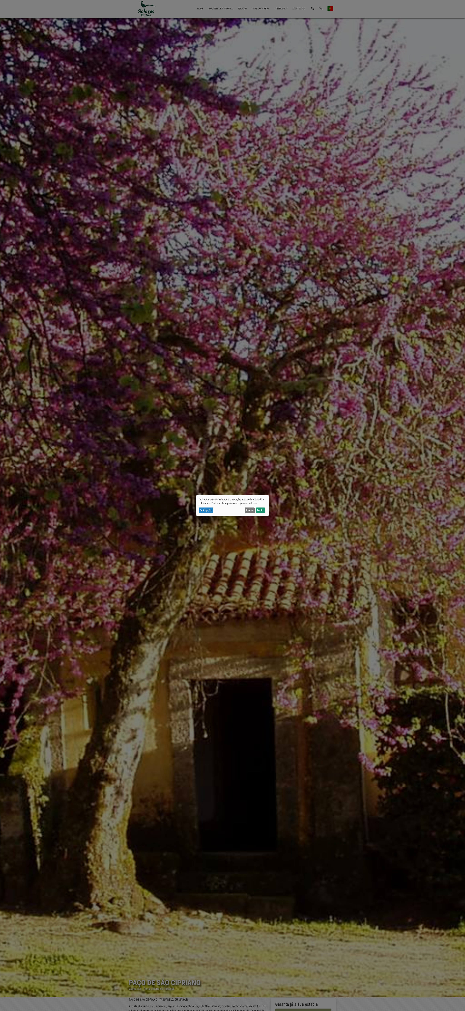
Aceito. (260, 510)
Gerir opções (206, 510)
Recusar (250, 510)
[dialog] (232, 505)
